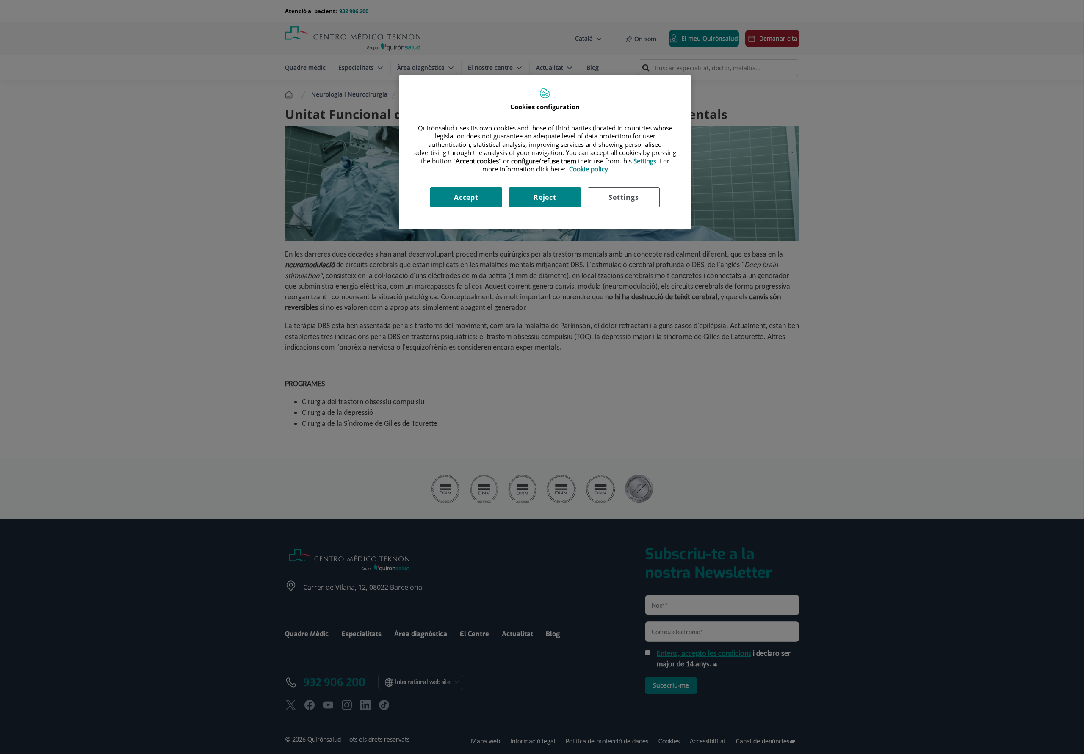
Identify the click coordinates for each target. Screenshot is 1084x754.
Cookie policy (588, 169)
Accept (466, 197)
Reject (545, 197)
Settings (623, 197)
